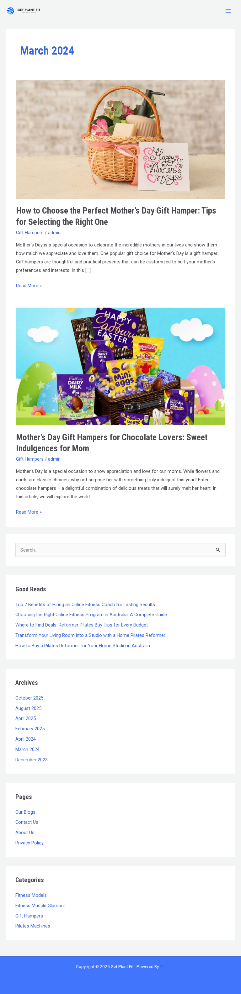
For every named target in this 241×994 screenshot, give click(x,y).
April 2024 (25, 739)
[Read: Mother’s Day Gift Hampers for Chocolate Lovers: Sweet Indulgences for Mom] (120, 366)
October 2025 (29, 698)
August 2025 (28, 708)
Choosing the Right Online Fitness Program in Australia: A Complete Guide (91, 614)
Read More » (29, 285)
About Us (25, 832)
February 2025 (30, 729)
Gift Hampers (30, 232)
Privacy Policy (29, 843)
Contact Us (26, 822)
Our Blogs (25, 812)
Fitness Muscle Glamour (40, 905)
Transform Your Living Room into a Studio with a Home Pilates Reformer (90, 635)
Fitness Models (31, 895)
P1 (162, 966)
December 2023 (31, 760)
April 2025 (25, 718)
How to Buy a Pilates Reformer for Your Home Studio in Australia (82, 645)
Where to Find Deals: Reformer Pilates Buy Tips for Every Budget (81, 625)
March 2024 (27, 749)
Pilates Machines (32, 926)
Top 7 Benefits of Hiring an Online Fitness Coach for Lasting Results (85, 604)
